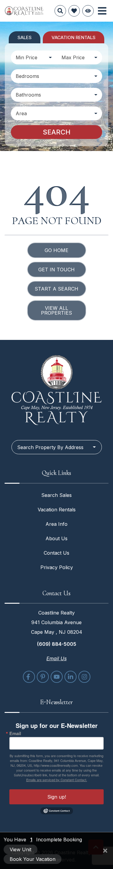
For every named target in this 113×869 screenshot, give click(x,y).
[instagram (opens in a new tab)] (84, 677)
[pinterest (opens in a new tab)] (43, 677)
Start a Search (56, 289)
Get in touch (56, 270)
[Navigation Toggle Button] (102, 11)
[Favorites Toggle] (74, 11)
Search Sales (56, 495)
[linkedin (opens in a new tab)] (70, 677)
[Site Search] (60, 11)
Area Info (56, 524)
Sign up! (56, 797)
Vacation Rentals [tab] (74, 37)
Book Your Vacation (32, 859)
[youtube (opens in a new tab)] (57, 677)
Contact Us (56, 553)
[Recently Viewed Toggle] (88, 11)
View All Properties (56, 310)
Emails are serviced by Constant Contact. (56, 779)
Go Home (56, 250)
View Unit (20, 849)
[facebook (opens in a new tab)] (29, 677)
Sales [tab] (24, 37)
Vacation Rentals (57, 510)
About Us (56, 538)
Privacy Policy (56, 567)
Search (57, 132)
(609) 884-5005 (56, 644)
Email (15, 733)
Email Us (56, 658)
